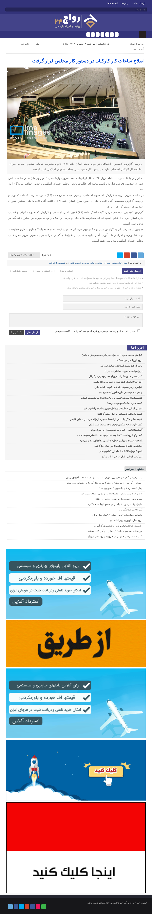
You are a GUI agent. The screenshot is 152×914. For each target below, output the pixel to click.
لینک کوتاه (46, 255)
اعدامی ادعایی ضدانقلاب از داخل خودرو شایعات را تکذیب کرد (113, 408)
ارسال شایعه (138, 3)
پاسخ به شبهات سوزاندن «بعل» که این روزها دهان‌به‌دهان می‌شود (111, 440)
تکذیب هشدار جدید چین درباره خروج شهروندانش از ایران (114, 536)
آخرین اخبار (137, 49)
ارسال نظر (32, 332)
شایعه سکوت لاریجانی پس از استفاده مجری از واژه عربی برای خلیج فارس (106, 419)
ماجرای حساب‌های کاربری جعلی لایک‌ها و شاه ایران (117, 515)
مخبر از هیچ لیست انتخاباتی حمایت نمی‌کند (121, 365)
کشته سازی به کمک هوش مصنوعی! (124, 403)
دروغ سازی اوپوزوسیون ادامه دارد (126, 520)
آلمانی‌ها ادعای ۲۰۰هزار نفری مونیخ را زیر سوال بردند (116, 429)
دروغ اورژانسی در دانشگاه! (129, 360)
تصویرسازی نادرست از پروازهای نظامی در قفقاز (118, 499)
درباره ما (125, 3)
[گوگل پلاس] (102, 34)
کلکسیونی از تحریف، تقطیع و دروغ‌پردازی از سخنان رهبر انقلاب (111, 397)
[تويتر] (98, 34)
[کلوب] (117, 34)
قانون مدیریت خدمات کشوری (80, 263)
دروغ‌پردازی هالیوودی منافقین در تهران (123, 371)
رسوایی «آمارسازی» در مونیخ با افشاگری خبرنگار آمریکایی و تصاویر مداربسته (104, 483)
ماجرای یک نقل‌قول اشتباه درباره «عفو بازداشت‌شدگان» (115, 504)
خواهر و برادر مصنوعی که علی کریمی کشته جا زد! (118, 387)
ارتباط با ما (112, 3)
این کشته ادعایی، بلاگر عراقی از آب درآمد (122, 456)
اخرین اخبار (137, 347)
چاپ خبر (25, 43)
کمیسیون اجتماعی (57, 263)
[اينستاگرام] (107, 34)
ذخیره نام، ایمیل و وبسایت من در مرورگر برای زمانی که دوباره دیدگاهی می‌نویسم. (95, 331)
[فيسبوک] (93, 34)
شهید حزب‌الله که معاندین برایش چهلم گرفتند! (119, 413)
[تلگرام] (88, 34)
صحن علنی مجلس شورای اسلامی (111, 263)
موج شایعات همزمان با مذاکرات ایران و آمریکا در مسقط (114, 531)
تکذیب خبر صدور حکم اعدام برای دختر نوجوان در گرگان (115, 376)
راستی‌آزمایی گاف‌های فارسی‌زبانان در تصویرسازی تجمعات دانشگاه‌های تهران (104, 477)
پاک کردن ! (16, 332)
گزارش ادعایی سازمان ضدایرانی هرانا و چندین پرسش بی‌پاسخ (112, 355)
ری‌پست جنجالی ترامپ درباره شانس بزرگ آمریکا (118, 525)
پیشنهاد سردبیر (134, 468)
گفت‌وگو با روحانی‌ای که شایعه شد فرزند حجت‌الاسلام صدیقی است (109, 435)
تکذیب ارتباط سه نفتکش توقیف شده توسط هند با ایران (115, 424)
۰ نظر (38, 43)
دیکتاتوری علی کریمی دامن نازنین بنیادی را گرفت (118, 446)
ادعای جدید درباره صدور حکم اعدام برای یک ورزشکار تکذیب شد (111, 493)
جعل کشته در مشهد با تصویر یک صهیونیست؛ (120, 488)
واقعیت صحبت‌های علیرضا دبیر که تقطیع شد (120, 392)
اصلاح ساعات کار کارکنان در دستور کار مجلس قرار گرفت (88, 60)
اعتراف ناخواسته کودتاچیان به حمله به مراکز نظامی (117, 381)
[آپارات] (112, 34)
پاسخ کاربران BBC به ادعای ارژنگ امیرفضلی (120, 451)
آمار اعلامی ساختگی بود (130, 509)
